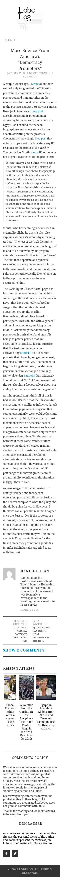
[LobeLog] (30, 18)
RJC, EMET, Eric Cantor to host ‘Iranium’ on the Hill (42, 634)
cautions (29, 375)
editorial (25, 352)
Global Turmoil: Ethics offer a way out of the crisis (10, 715)
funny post (36, 111)
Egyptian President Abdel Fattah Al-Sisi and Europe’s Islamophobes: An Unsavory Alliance (46, 716)
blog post (40, 138)
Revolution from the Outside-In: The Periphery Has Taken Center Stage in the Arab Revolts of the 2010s (26, 721)
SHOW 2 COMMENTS (24, 650)
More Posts (29, 609)
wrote (35, 84)
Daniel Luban (38, 73)
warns (34, 152)
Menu (10, 40)
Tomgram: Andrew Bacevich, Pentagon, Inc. (20, 634)
